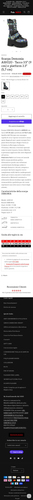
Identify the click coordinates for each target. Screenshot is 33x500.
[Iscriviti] (25, 445)
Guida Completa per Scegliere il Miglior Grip (15, 389)
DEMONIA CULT (10, 423)
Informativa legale (26, 495)
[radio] (5, 86)
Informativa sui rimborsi (21, 487)
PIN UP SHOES (9, 371)
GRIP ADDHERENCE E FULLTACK (15, 318)
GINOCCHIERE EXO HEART (13, 323)
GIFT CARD (8, 343)
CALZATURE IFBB (10, 420)
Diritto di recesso (10, 307)
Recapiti (17, 498)
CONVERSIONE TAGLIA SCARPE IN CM (16, 353)
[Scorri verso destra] (21, 52)
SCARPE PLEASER (10, 383)
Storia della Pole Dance (12, 331)
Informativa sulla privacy (17, 490)
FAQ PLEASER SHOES (11, 358)
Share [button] (5, 275)
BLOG (6, 366)
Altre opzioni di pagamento (16, 126)
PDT (11, 487)
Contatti (7, 339)
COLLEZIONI (8, 362)
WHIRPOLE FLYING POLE (13, 379)
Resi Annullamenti (10, 303)
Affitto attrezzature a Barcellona (15, 327)
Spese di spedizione (14, 76)
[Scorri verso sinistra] (12, 52)
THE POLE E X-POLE (20, 418)
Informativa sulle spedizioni (11, 495)
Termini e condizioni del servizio (17, 493)
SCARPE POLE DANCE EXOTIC (15, 428)
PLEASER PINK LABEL (11, 375)
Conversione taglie (10, 348)
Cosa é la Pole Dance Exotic (13, 335)
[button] (4, 12)
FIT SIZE (16, 261)
